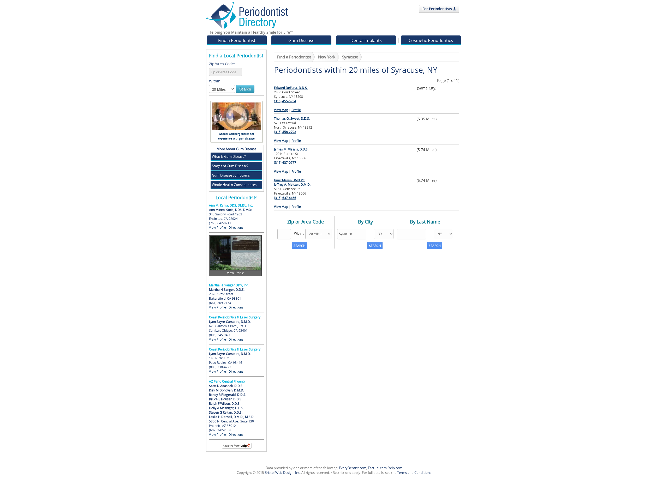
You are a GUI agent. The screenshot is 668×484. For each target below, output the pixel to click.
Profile (296, 110)
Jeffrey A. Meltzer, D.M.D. (292, 182)
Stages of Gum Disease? (230, 166)
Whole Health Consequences (234, 184)
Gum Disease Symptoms (231, 175)
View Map (281, 110)
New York (326, 56)
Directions (236, 227)
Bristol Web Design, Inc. (283, 472)
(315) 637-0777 (285, 162)
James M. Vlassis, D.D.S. (291, 149)
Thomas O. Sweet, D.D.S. (292, 118)
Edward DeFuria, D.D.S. (291, 88)
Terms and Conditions (414, 472)
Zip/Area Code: (222, 63)
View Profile (217, 227)
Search (245, 89)
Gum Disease (301, 40)
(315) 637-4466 (285, 198)
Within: (215, 80)
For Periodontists (437, 8)
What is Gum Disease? (229, 156)
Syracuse (350, 56)
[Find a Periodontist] (247, 15)
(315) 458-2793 (285, 132)
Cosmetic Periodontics (431, 40)
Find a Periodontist (236, 40)
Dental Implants (366, 40)
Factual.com (377, 467)
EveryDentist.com (352, 467)
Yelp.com (395, 467)
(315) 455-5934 (285, 101)
